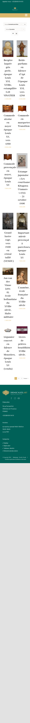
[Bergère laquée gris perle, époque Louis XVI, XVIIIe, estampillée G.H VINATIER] (7, 41)
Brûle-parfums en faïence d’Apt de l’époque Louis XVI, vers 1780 (23, 78)
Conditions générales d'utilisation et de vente (15, 459)
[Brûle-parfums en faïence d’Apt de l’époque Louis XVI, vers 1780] (22, 41)
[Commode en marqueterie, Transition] (22, 106)
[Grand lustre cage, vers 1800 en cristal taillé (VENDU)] (7, 214)
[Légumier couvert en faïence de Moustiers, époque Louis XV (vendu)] (7, 327)
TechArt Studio (22, 457)
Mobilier (6, 443)
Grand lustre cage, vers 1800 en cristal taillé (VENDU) (9, 247)
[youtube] (19, 398)
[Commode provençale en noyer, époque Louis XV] (7, 154)
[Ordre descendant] (24, 24)
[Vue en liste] (16, 33)
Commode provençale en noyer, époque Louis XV (10, 174)
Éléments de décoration (11, 451)
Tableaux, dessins (9, 448)
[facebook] (11, 398)
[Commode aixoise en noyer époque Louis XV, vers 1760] (7, 106)
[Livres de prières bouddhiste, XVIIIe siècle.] (22, 327)
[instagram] (15, 398)
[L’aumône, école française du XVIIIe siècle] (22, 269)
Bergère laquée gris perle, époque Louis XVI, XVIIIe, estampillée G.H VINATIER (10, 78)
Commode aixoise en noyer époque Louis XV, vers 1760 (9, 130)
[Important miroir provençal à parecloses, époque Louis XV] (22, 214)
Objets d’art (7, 445)
